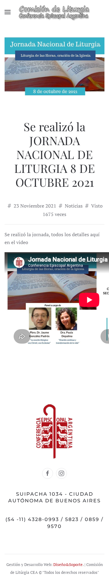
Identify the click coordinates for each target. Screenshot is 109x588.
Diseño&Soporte (68, 564)
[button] (8, 12)
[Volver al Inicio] (54, 12)
